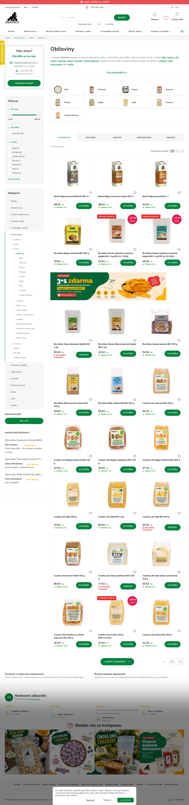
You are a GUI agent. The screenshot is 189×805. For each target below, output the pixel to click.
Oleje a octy (21, 305)
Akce (13, 398)
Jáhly (21, 286)
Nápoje (16, 348)
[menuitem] (13, 31)
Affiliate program (127, 784)
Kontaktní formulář (24, 83)
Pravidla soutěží (111, 784)
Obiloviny (20, 253)
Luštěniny (20, 301)
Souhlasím (127, 800)
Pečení (16, 244)
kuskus (170, 57)
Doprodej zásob (85, 24)
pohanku (62, 61)
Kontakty (35, 7)
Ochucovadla (21, 310)
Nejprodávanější (144, 137)
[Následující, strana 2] (172, 661)
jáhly (164, 57)
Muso (15, 169)
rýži (176, 57)
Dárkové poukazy (18, 385)
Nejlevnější (90, 137)
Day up (16, 160)
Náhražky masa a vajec (25, 328)
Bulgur (21, 281)
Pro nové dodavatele (154, 784)
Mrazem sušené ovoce (20, 214)
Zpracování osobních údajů (92, 784)
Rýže (21, 258)
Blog (26, 7)
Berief (15, 148)
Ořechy (14, 201)
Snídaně (17, 239)
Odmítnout (107, 800)
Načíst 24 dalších (115, 661)
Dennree (16, 165)
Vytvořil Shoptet (178, 800)
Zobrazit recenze (34, 699)
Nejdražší (117, 137)
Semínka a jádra (17, 221)
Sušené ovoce (16, 208)
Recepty (140, 784)
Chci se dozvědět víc (116, 72)
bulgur (70, 61)
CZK (176, 7)
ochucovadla (56, 64)
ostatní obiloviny (91, 61)
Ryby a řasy (21, 338)
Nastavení (90, 800)
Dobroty (17, 344)
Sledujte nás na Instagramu (98, 725)
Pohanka (22, 272)
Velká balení (16, 372)
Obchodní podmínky (31, 784)
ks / (24, 421)
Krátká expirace (20, 357)
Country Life (18, 156)
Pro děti (17, 353)
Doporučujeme (64, 137)
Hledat (122, 17)
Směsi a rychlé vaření (24, 315)
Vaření (16, 249)
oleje (170, 61)
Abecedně (171, 137)
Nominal (16, 173)
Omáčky (19, 319)
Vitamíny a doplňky (19, 365)
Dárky (13, 392)
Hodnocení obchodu (12, 7)
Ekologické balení (171, 784)
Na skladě (17, 133)
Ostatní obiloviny (25, 295)
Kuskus (22, 276)
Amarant (22, 290)
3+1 (98, 24)
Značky (14, 405)
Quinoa (22, 267)
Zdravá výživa (16, 234)
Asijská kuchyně (22, 333)
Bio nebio (16, 152)
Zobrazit (83, 355)
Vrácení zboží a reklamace (68, 784)
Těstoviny (22, 263)
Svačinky (110, 24)
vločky (71, 64)
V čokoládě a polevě (19, 228)
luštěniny (163, 61)
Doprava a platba (49, 784)
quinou (53, 61)
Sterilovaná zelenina (24, 324)
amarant (78, 61)
